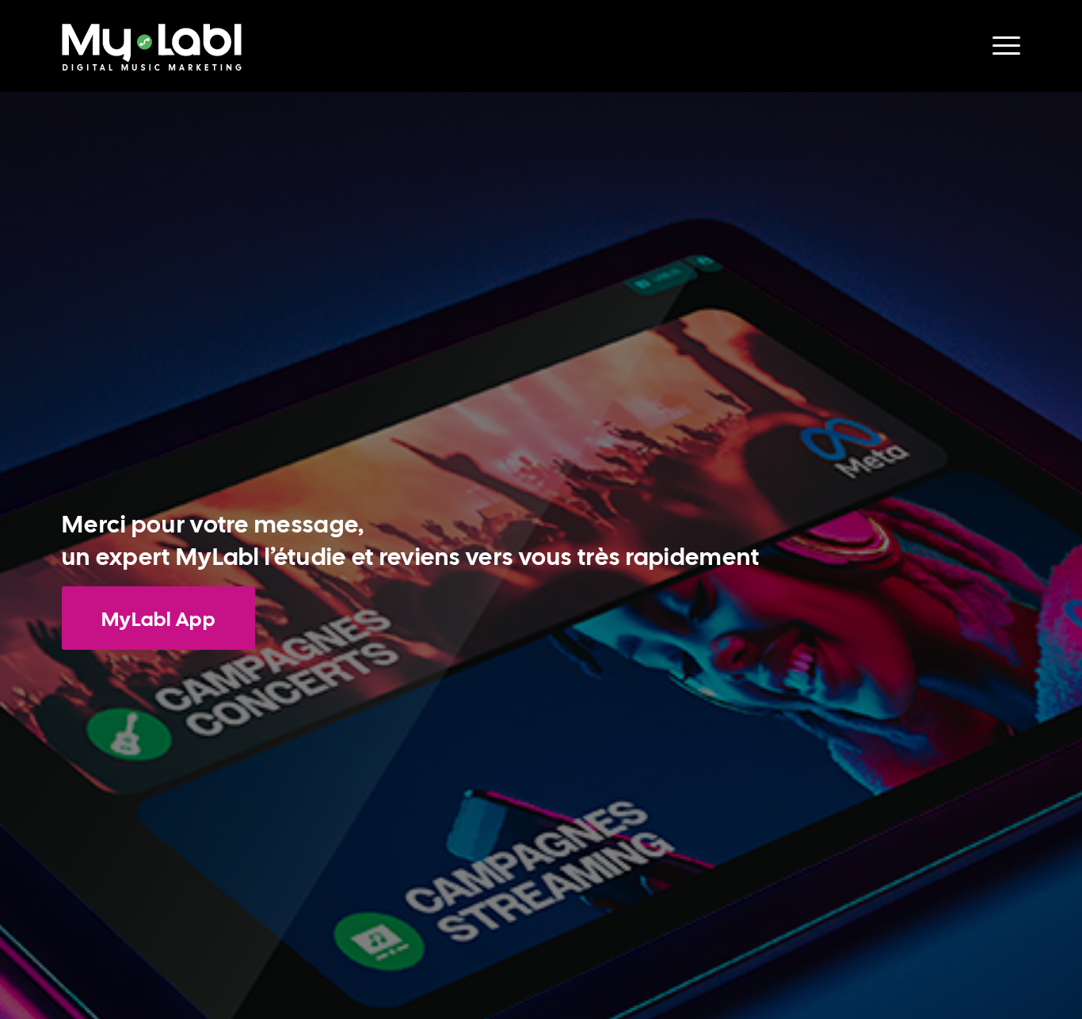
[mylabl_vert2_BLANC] (152, 58)
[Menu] (1001, 46)
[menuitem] (1001, 46)
